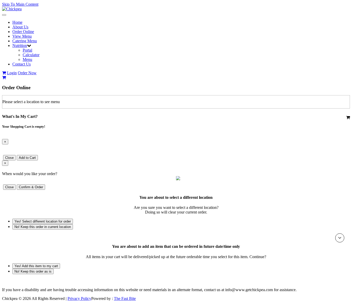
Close (9, 158)
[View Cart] (4, 73)
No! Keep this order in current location (42, 227)
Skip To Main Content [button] (20, 4)
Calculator (31, 55)
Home (17, 22)
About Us (20, 27)
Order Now (27, 73)
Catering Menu (24, 41)
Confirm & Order (31, 187)
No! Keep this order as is (33, 271)
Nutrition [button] (19, 45)
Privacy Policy (79, 298)
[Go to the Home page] (12, 9)
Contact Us (21, 64)
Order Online (23, 31)
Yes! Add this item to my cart (36, 266)
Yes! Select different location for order (42, 221)
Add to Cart (27, 158)
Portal (27, 50)
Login (12, 73)
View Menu (22, 36)
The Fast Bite (125, 298)
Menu (27, 59)
